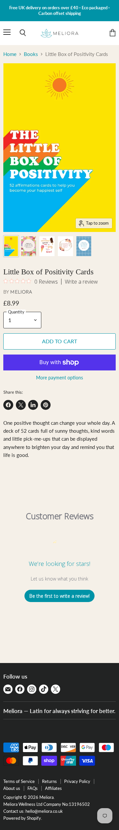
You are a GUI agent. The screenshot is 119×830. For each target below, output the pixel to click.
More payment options (59, 377)
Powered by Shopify (22, 818)
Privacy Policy (77, 781)
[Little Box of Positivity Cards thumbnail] (11, 246)
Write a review (81, 282)
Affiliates (53, 788)
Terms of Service (19, 781)
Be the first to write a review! (59, 596)
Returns (49, 781)
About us (11, 788)
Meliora (21, 292)
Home (10, 54)
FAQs (32, 788)
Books (31, 54)
